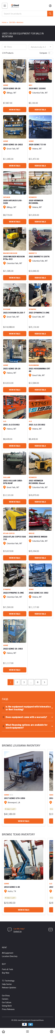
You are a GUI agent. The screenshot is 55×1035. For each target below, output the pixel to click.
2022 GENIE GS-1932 (38, 592)
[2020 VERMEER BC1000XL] (40, 183)
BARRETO (33, 253)
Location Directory (9, 956)
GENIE (5, 85)
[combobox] (27, 13)
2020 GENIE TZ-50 (37, 144)
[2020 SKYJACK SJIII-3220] (14, 183)
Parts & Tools (7, 969)
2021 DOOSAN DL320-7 (14, 312)
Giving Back (7, 1005)
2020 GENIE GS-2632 (13, 144)
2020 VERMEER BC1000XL (36, 201)
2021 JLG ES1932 (11, 424)
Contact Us (17, 931)
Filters (9, 47)
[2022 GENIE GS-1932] (40, 575)
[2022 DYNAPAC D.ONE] (14, 575)
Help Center (7, 984)
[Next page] (44, 682)
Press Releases (8, 1009)
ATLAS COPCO (9, 533)
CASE (51, 795)
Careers (5, 999)
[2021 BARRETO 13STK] (40, 239)
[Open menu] (5, 6)
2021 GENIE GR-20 (11, 368)
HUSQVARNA (34, 365)
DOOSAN (6, 309)
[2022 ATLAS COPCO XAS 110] (14, 519)
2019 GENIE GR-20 (11, 88)
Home (4, 22)
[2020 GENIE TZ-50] (40, 127)
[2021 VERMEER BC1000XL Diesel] (40, 463)
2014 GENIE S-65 (12, 887)
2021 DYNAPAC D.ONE (39, 312)
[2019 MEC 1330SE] (40, 71)
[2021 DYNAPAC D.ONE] (40, 295)
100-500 (12, 22)
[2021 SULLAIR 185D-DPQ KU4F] (14, 463)
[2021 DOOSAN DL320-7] (14, 295)
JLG (4, 421)
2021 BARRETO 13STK (39, 256)
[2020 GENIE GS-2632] (14, 127)
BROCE (31, 533)
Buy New (5, 972)
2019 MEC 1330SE (37, 88)
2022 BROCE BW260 (38, 536)
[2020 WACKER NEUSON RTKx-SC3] (14, 239)
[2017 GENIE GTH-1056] (23, 771)
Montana (20, 22)
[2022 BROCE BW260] (40, 519)
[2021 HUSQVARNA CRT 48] (40, 351)
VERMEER (33, 197)
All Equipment (7, 953)
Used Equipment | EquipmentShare (31, 1020)
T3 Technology (8, 980)
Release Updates (9, 987)
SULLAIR (6, 477)
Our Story (6, 995)
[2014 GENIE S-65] (23, 860)
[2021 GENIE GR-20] (14, 351)
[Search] (50, 13)
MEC (30, 85)
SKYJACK (6, 197)
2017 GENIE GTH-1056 (14, 798)
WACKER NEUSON (10, 253)
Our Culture (6, 1002)
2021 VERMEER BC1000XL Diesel (37, 481)
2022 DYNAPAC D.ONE (13, 592)
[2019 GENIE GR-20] (14, 71)
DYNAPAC (32, 309)
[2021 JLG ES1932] (14, 407)
